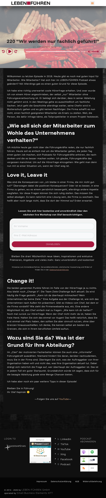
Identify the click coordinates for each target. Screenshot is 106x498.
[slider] (95, 53)
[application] (53, 51)
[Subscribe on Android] (84, 460)
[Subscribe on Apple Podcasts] (84, 452)
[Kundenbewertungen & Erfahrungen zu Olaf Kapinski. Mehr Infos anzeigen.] (40, 450)
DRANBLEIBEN (53, 244)
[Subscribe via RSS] (84, 468)
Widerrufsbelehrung (92, 481)
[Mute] (89, 51)
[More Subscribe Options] (93, 468)
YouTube (64, 399)
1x (102, 51)
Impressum (41, 481)
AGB (77, 481)
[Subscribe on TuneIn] (93, 460)
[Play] (10, 51)
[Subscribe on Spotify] (93, 452)
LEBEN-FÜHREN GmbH (36, 489)
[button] (92, 3)
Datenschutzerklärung (59, 270)
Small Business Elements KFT (35, 493)
